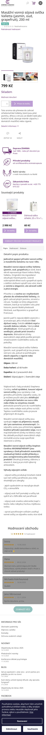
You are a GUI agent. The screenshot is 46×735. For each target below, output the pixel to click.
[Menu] (40, 3)
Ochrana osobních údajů (11, 636)
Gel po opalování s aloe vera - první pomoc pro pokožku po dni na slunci (20, 673)
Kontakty (4, 633)
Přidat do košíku (23, 103)
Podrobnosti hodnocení (10, 29)
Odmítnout (11, 729)
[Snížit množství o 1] (10, 105)
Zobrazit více (23, 609)
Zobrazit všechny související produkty (23, 241)
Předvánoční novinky (9, 653)
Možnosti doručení (9, 97)
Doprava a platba (8, 630)
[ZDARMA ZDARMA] (12, 204)
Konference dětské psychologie (14, 659)
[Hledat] (27, 3)
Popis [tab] (5, 248)
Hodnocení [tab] (13, 248)
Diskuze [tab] (23, 248)
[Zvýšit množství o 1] (10, 102)
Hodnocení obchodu (23, 528)
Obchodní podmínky (9, 626)
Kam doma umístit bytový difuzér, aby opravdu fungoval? (20, 681)
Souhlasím (32, 729)
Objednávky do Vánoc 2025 (12, 648)
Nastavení (22, 721)
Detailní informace (8, 126)
